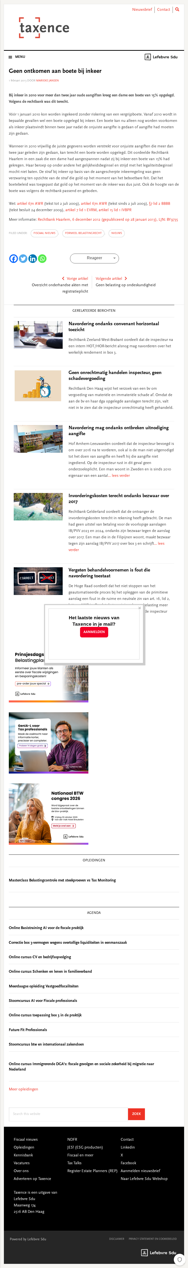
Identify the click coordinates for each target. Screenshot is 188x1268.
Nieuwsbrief (142, 10)
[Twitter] (23, 258)
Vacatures (22, 1163)
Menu (20, 57)
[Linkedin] (32, 258)
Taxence (43, 28)
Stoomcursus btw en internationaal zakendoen (46, 1045)
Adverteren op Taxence (32, 1179)
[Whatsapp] (42, 258)
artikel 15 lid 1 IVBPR (114, 210)
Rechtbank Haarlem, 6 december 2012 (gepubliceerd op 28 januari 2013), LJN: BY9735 (108, 220)
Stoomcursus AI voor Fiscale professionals (43, 1001)
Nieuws (116, 233)
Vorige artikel (77, 279)
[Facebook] (13, 258)
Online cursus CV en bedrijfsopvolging (40, 957)
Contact (163, 10)
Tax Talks (74, 1163)
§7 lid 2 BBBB (159, 204)
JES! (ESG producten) (85, 1148)
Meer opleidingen (23, 1089)
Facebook (128, 1163)
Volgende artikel (109, 279)
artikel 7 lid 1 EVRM (81, 210)
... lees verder (119, 476)
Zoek (138, 1114)
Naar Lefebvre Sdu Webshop (144, 1179)
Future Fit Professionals (28, 1030)
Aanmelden (94, 632)
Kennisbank (23, 1155)
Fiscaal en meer (80, 1155)
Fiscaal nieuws (44, 233)
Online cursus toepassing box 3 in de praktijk (45, 1015)
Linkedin (128, 1148)
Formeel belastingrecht (83, 233)
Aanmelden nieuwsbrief (140, 1171)
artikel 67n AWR (30, 204)
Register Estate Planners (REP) (92, 1171)
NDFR (72, 1140)
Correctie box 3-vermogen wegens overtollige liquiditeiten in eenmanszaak (68, 943)
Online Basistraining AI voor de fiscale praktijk (46, 928)
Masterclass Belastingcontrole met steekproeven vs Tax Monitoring (62, 880)
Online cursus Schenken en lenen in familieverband (50, 972)
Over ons (21, 1171)
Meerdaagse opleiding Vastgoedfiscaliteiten (44, 986)
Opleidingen (24, 1148)
